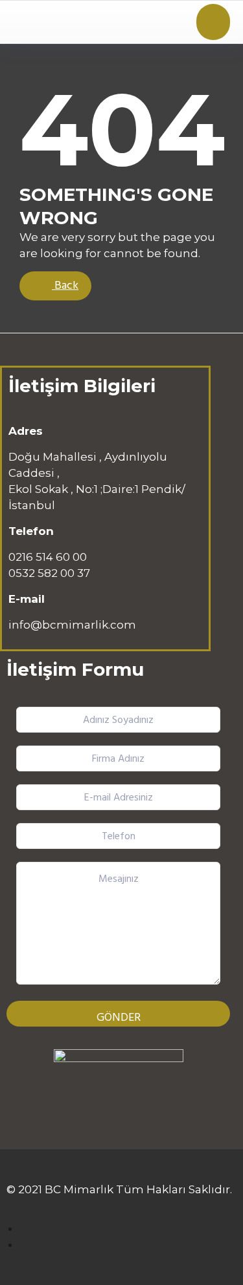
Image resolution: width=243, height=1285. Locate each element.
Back (65, 286)
